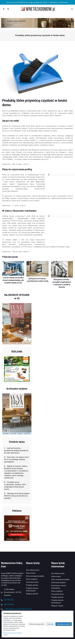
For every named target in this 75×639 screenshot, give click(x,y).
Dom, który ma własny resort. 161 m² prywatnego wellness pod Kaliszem (16, 459)
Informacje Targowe (58, 582)
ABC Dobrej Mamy (32, 570)
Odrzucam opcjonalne (36, 624)
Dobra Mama (30, 573)
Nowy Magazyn (32, 579)
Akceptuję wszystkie (64, 624)
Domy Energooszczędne (35, 576)
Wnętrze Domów (32, 594)
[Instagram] (8, 9)
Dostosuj (50, 624)
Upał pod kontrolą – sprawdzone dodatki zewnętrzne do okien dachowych (16, 450)
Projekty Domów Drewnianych (32, 589)
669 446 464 (9, 604)
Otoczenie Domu (32, 582)
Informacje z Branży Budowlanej (58, 587)
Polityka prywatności (9, 633)
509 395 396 (9, 600)
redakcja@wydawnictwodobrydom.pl (18, 609)
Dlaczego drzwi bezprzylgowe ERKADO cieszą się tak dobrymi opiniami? (16, 495)
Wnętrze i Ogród (57, 606)
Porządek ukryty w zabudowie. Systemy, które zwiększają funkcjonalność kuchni (15, 485)
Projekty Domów (32, 585)
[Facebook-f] (3, 9)
